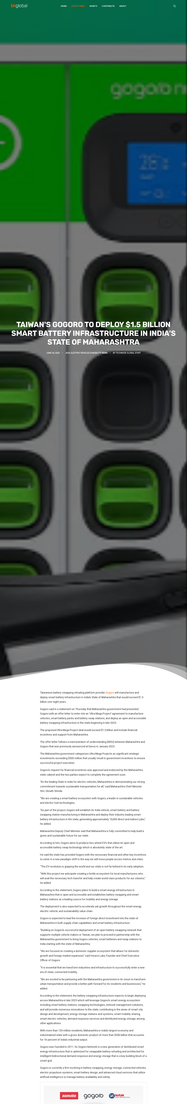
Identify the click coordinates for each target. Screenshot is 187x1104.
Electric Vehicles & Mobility (86, 353)
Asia (68, 353)
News (105, 353)
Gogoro (110, 692)
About (122, 6)
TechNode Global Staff (128, 353)
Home (64, 6)
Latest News (78, 6)
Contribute (108, 6)
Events (93, 6)
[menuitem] (64, 6)
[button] (174, 6)
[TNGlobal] (19, 6)
